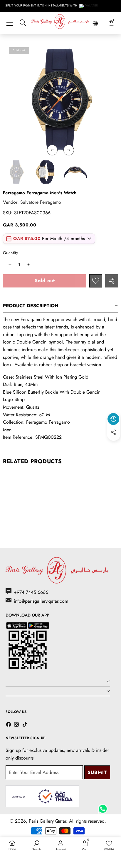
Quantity (10, 253)
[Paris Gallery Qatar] (60, 22)
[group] (16, 171)
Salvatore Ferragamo (40, 202)
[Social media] (113, 432)
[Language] (95, 23)
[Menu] (9, 22)
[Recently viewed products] (113, 419)
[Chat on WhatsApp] (102, 806)
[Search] (22, 22)
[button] (114, 446)
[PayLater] (88, 6)
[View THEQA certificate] (42, 796)
